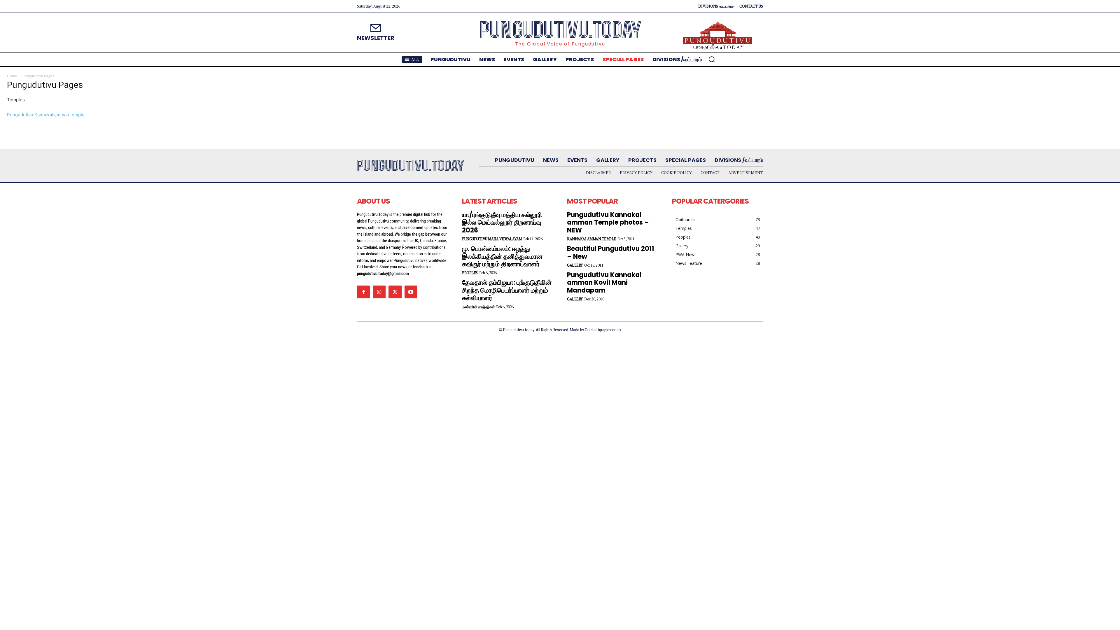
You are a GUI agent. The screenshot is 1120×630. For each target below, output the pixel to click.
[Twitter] (394, 292)
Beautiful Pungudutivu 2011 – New (610, 252)
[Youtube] (411, 292)
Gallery (575, 265)
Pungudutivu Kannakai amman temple (46, 115)
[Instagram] (379, 292)
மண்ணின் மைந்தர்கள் (478, 306)
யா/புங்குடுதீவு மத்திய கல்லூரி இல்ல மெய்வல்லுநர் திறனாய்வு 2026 (502, 222)
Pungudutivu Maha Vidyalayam (492, 239)
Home (12, 76)
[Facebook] (363, 292)
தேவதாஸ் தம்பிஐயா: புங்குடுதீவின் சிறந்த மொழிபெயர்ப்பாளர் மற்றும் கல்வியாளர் (507, 290)
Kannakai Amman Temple (591, 239)
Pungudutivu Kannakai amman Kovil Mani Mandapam (604, 282)
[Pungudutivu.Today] (717, 35)
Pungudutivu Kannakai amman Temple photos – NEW (608, 222)
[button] (712, 59)
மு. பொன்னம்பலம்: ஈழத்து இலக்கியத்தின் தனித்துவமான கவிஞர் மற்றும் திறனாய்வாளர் (502, 256)
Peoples (470, 272)
